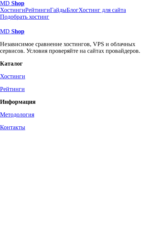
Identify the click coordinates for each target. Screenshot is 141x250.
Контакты (12, 127)
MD (12, 3)
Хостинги (12, 10)
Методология (17, 114)
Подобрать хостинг (24, 16)
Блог (73, 10)
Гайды (58, 10)
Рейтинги (37, 10)
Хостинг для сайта (102, 10)
